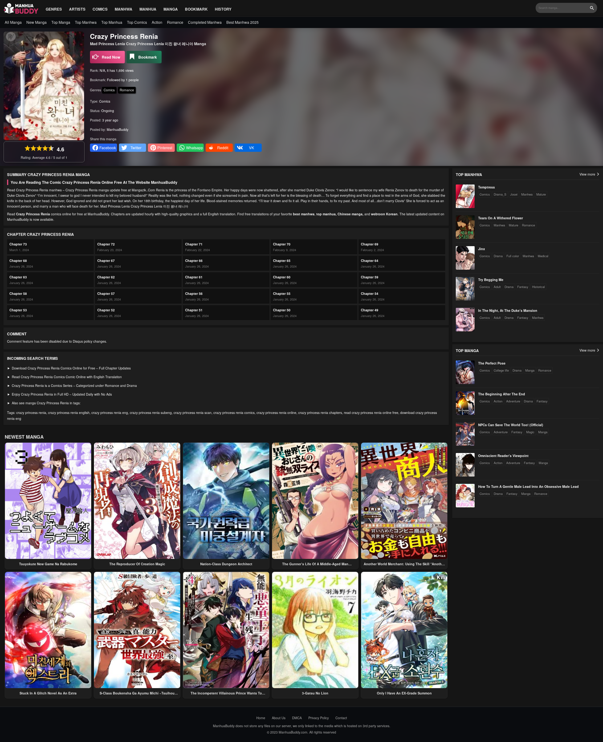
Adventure (513, 401)
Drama (498, 256)
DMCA (297, 717)
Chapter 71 (194, 244)
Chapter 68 (18, 260)
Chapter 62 (106, 277)
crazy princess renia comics (234, 412)
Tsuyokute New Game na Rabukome (48, 564)
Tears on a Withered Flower (500, 218)
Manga (170, 9)
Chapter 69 (369, 244)
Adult (497, 287)
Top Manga (60, 22)
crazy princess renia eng (109, 412)
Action (157, 22)
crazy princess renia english (69, 412)
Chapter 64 (369, 260)
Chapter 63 (18, 277)
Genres (54, 9)
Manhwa (123, 9)
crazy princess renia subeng (151, 412)
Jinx (481, 248)
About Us (278, 717)
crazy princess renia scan (193, 412)
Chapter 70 (281, 244)
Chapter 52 (106, 310)
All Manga (13, 22)
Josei (513, 194)
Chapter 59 (369, 277)
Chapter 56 (194, 293)
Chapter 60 (281, 277)
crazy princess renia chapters (320, 412)
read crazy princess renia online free (371, 412)
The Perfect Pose (491, 363)
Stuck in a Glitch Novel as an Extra (48, 693)
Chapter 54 (369, 293)
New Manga (36, 22)
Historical (538, 287)
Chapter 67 (106, 260)
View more (587, 174)
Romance (175, 22)
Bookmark (196, 9)
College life (501, 370)
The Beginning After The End (501, 394)
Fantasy (522, 287)
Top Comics (137, 22)
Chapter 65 (281, 260)
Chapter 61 (194, 277)
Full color (512, 256)
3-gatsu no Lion (315, 693)
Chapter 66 (194, 260)
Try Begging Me (490, 279)
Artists (77, 9)
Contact (341, 717)
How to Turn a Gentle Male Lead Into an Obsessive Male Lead (528, 486)
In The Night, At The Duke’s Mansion (507, 310)
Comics (100, 9)
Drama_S (500, 194)
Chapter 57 (106, 293)
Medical (543, 256)
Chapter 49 (369, 310)
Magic (530, 432)
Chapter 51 (194, 310)
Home (260, 717)
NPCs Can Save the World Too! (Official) (510, 424)
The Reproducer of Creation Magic (137, 564)
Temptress (486, 187)
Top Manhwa (86, 22)
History (223, 9)
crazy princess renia (31, 412)
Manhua (147, 9)
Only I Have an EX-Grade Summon (404, 693)
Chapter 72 (106, 244)
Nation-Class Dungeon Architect (226, 564)
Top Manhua (111, 22)
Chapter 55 (281, 293)
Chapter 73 (18, 244)
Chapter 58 (18, 293)
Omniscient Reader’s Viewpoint (503, 455)
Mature (541, 194)
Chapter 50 (281, 310)
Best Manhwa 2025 (242, 22)
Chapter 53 (18, 310)
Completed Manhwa (205, 22)
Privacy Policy (318, 717)
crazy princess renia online (276, 412)
